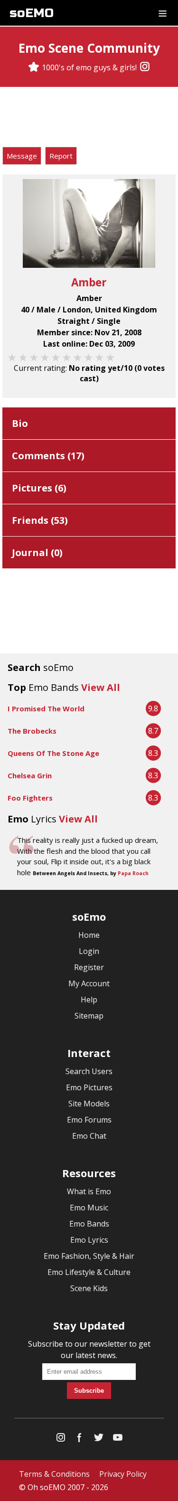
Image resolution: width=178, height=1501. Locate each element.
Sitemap (89, 1015)
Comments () (48, 455)
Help (89, 999)
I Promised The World (46, 708)
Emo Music (89, 1207)
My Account (89, 983)
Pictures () (39, 487)
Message (22, 155)
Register (89, 967)
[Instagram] (145, 67)
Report (61, 155)
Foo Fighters (30, 797)
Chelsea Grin (30, 775)
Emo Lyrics (89, 1240)
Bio (20, 423)
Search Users (89, 1071)
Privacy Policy (123, 1474)
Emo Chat (89, 1136)
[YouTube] (117, 1439)
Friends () (40, 520)
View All (100, 687)
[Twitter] (98, 1439)
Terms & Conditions (54, 1474)
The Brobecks (32, 731)
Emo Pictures (89, 1087)
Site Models (89, 1103)
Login (89, 951)
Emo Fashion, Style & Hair (89, 1256)
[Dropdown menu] (162, 12)
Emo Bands (89, 1223)
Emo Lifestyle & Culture (89, 1272)
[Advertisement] (89, 118)
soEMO (31, 13)
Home (89, 935)
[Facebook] (79, 1439)
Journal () (37, 552)
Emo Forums (89, 1119)
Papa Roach (133, 873)
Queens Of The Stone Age (53, 753)
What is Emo (89, 1191)
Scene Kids (89, 1288)
